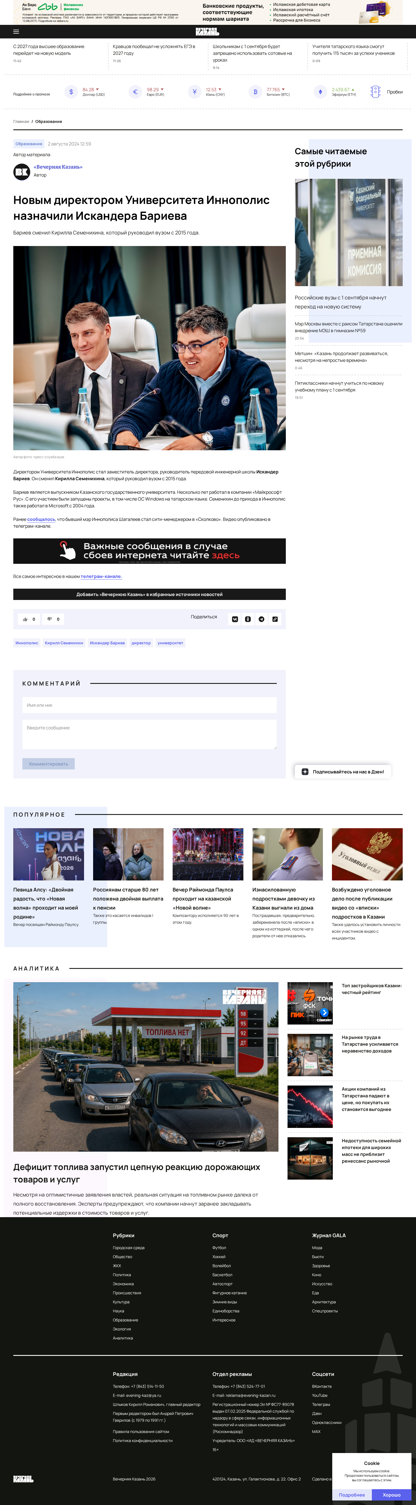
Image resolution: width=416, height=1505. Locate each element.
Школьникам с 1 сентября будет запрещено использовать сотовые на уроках (252, 53)
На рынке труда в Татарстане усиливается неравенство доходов (370, 1044)
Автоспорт (223, 1283)
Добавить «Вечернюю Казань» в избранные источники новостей (149, 594)
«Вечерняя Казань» (58, 167)
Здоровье (321, 1265)
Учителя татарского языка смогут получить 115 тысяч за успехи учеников (353, 49)
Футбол (219, 1247)
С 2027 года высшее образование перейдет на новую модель (48, 49)
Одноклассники (327, 1422)
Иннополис (27, 642)
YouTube (319, 1395)
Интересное (224, 1320)
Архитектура (324, 1301)
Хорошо (392, 1495)
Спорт (220, 1235)
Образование (48, 121)
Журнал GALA (329, 1235)
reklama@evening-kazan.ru (250, 1395)
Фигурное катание (230, 1292)
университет (170, 642)
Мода (317, 1247)
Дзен (316, 1413)
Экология (122, 1329)
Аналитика (36, 968)
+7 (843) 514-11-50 (147, 1386)
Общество (122, 1256)
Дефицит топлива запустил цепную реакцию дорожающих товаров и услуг (136, 1173)
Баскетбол (222, 1274)
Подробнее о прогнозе (31, 94)
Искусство (322, 1283)
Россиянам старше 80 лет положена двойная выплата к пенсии (128, 898)
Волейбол (222, 1265)
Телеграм (321, 1404)
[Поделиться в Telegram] (261, 619)
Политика (122, 1274)
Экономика (123, 1283)
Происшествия (127, 1292)
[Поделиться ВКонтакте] (234, 619)
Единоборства (226, 1310)
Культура (121, 1301)
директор (141, 642)
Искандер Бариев (107, 642)
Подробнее (352, 1495)
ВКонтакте (322, 1386)
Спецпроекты (325, 1310)
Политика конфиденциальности (143, 1440)
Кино (316, 1274)
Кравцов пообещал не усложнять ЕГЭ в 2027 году (154, 49)
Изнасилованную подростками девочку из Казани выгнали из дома (283, 898)
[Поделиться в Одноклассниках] (248, 619)
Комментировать (48, 764)
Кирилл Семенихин (64, 642)
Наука (118, 1310)
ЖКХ (117, 1265)
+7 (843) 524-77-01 (248, 1386)
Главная (21, 121)
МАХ (316, 1431)
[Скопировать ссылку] (275, 619)
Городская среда (129, 1247)
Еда (315, 1292)
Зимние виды (225, 1301)
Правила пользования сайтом (141, 1431)
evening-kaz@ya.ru (143, 1395)
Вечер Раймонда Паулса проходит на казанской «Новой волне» (203, 898)
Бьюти (318, 1256)
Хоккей (219, 1256)
